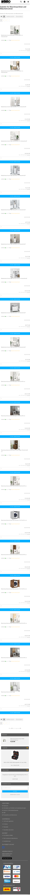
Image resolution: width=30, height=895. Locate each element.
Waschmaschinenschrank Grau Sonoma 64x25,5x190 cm (13, 486)
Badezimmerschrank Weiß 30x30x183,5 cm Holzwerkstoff (14, 141)
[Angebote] (27, 748)
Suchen (15, 791)
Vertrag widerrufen (7, 858)
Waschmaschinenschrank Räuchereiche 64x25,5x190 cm (13, 554)
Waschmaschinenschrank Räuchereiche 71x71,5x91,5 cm (14, 588)
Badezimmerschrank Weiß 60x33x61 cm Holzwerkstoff (13, 312)
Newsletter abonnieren (8, 829)
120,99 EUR (15, 779)
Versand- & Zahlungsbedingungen (10, 810)
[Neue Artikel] (27, 770)
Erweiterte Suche (15, 794)
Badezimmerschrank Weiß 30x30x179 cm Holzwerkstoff (13, 106)
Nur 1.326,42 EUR (15, 765)
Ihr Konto (5, 824)
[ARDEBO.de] (5, 2)
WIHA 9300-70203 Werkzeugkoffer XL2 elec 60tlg (15, 762)
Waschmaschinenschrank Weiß (8, 692)
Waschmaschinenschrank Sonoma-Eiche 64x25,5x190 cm (14, 623)
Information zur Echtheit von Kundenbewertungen (14, 808)
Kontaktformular (7, 841)
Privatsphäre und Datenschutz (10, 815)
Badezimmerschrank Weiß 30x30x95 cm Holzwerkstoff (13, 175)
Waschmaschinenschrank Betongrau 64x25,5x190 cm (13, 381)
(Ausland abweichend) (15, 40)
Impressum (5, 805)
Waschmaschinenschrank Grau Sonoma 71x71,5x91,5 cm (14, 520)
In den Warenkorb (15, 57)
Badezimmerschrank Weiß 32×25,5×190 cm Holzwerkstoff (14, 278)
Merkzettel (5, 827)
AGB (4, 812)
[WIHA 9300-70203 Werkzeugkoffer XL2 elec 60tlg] (15, 755)
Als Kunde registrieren (8, 821)
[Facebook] (3, 848)
